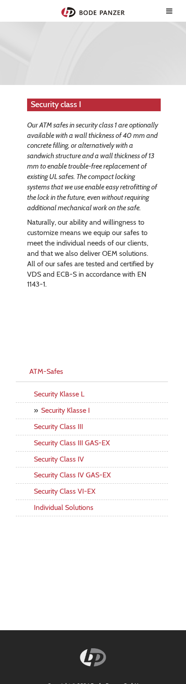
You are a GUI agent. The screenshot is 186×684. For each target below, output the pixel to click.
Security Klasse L (59, 394)
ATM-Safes (46, 371)
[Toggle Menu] (169, 11)
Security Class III (58, 426)
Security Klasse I (65, 410)
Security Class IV (59, 459)
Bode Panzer (93, 11)
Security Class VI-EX (64, 491)
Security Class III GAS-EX (72, 443)
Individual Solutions (63, 507)
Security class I (56, 104)
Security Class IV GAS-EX (72, 475)
